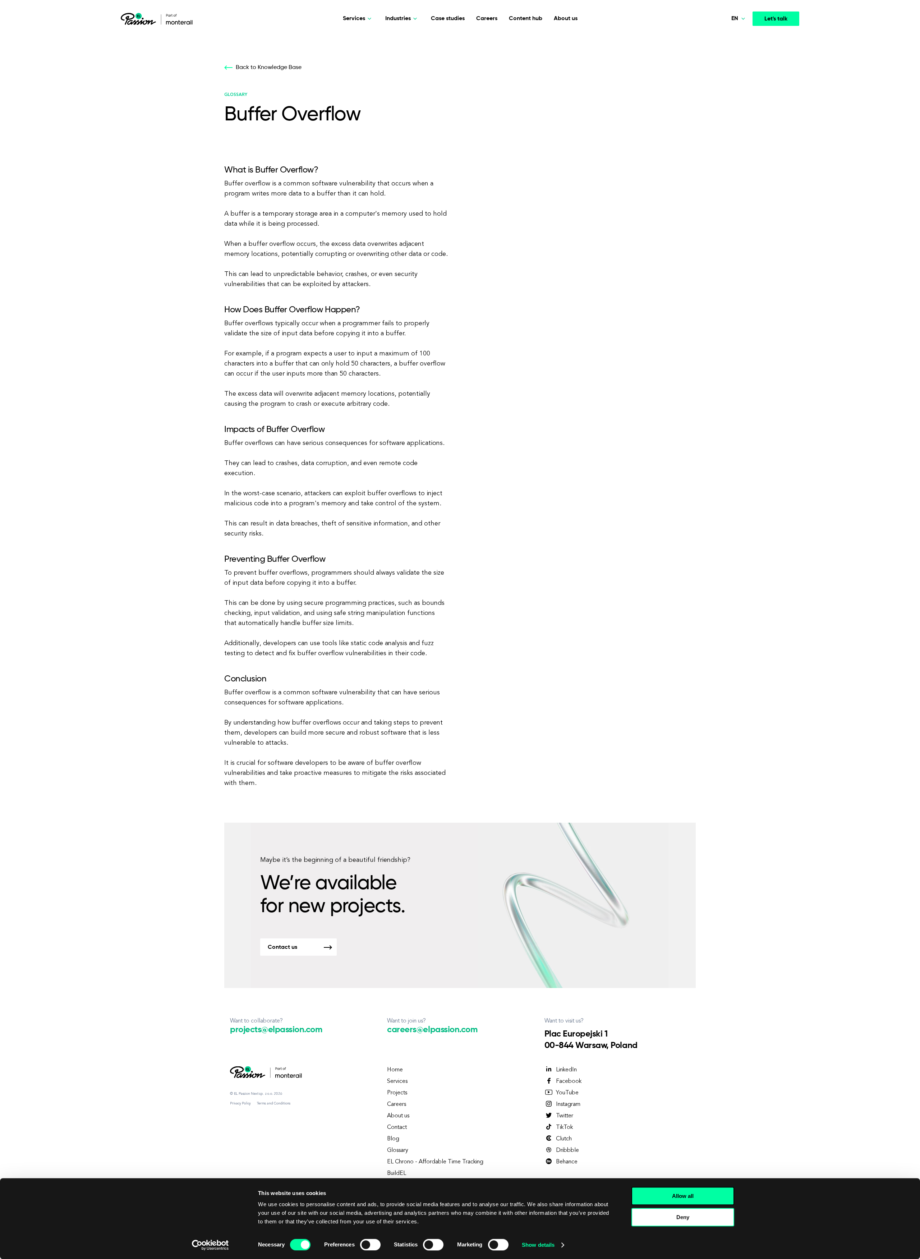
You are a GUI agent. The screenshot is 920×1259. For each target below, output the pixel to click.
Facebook (568, 1081)
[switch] (370, 1244)
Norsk (724, 56)
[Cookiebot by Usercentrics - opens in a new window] (210, 1245)
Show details (538, 1245)
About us (566, 19)
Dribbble (567, 1150)
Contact (397, 1127)
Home (395, 1070)
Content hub (525, 19)
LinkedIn (566, 1070)
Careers (486, 19)
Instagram (568, 1104)
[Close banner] (745, 1189)
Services (397, 1081)
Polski (724, 39)
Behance (567, 1162)
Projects (397, 1093)
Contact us (282, 947)
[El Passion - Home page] (140, 18)
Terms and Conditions (273, 1103)
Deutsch (727, 72)
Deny (682, 1217)
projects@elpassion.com (276, 1029)
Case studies (448, 19)
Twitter (564, 1116)
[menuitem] (723, 39)
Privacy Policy (240, 1103)
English (726, 89)
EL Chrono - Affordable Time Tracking (435, 1162)
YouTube (567, 1093)
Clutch (564, 1139)
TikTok (564, 1127)
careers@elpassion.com (432, 1029)
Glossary (397, 1150)
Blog (393, 1139)
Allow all (683, 1196)
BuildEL (396, 1173)
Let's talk (775, 19)
